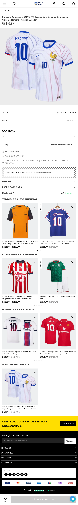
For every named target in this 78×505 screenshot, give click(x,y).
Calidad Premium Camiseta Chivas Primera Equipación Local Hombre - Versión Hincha (17, 298)
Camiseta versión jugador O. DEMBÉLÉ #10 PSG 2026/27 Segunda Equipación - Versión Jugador (19, 353)
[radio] (65, 193)
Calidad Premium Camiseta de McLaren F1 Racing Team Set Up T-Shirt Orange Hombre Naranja (20, 243)
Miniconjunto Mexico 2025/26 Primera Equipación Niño (57, 298)
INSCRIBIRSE (68, 424)
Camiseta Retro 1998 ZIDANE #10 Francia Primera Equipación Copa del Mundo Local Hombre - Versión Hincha (57, 243)
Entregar (70, 441)
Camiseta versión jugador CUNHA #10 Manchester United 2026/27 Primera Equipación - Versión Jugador (58, 353)
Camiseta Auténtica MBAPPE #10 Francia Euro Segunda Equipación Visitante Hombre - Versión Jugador (19, 408)
